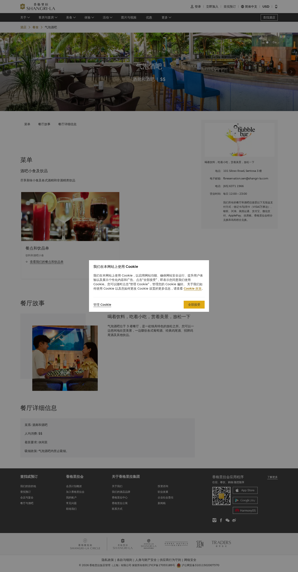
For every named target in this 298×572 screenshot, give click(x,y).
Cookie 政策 (193, 288)
